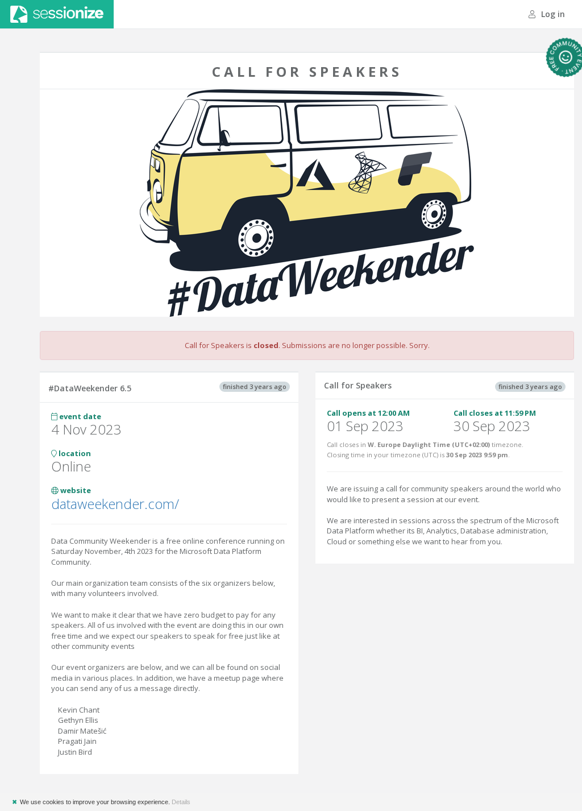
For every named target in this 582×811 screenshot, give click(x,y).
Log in (552, 14)
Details (181, 801)
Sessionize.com (57, 14)
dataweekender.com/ (115, 503)
